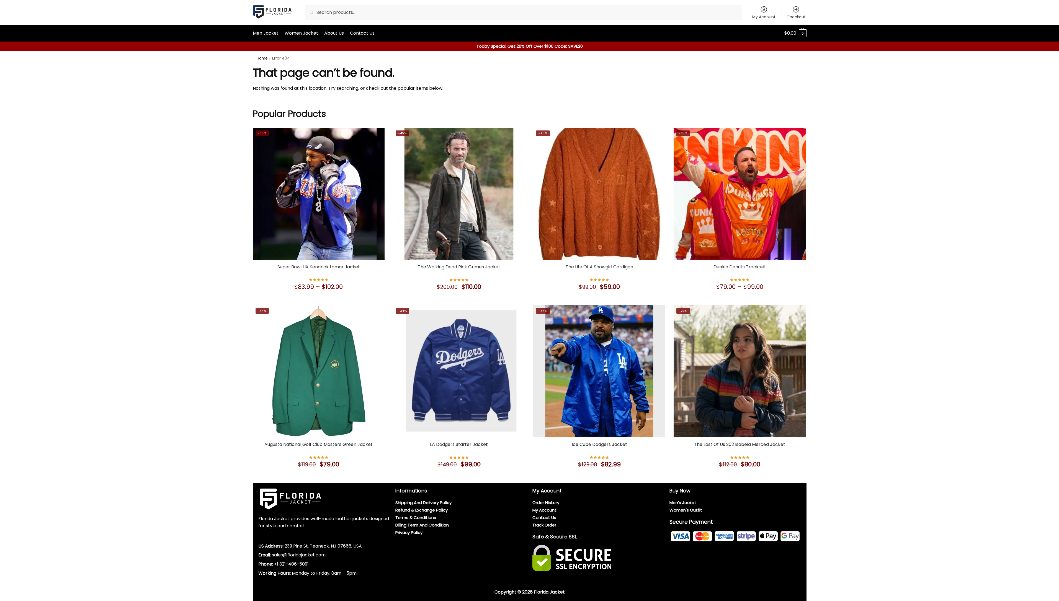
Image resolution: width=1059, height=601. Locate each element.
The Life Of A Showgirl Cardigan (599, 267)
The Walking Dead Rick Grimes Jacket (459, 267)
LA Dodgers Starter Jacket (459, 444)
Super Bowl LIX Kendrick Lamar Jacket (318, 267)
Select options (319, 299)
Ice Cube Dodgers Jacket (599, 444)
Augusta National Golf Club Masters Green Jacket (318, 444)
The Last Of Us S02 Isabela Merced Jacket (739, 444)
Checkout (796, 17)
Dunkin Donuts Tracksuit (739, 267)
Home (262, 58)
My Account (763, 17)
